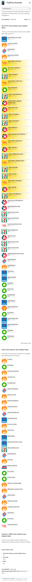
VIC (4, 563)
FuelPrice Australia (14, 2)
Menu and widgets (29, 4)
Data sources (19, 578)
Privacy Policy (12, 580)
